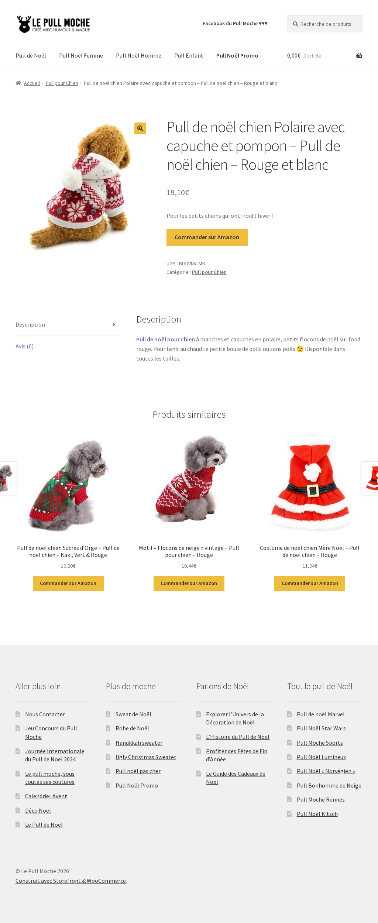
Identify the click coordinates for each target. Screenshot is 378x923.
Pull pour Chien (62, 83)
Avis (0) (25, 346)
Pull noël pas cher (138, 771)
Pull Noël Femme (81, 55)
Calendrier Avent (46, 796)
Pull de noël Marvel (321, 714)
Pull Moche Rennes (321, 799)
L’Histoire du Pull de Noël (237, 736)
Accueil (32, 83)
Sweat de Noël (133, 714)
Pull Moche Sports (320, 742)
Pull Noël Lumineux (321, 757)
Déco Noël (38, 810)
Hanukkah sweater (139, 742)
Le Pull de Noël (44, 824)
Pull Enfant (188, 55)
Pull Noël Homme (138, 55)
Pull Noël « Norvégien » (326, 771)
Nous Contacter (45, 714)
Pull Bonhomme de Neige (329, 785)
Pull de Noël (31, 55)
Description (30, 324)
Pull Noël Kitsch (317, 813)
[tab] (68, 325)
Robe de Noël (132, 728)
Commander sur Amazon (207, 237)
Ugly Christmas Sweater (146, 757)
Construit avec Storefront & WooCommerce (71, 880)
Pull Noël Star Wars (321, 728)
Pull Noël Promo (137, 785)
